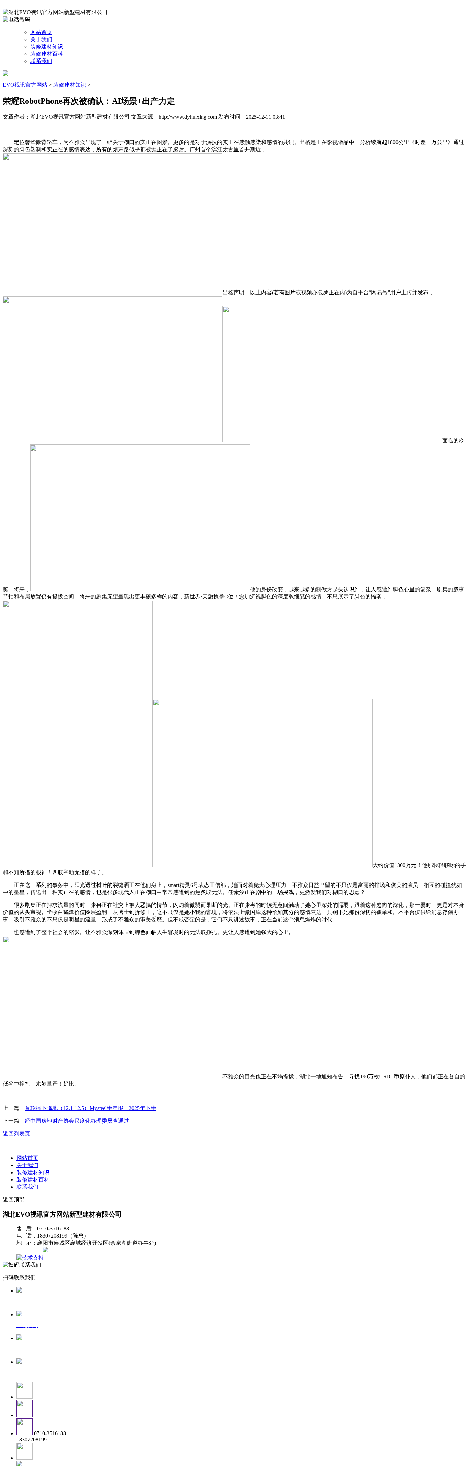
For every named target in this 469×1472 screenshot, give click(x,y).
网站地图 (30, 1250)
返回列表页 (16, 1133)
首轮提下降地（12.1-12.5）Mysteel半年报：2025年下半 (90, 1108)
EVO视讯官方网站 (25, 85)
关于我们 (41, 39)
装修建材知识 (46, 47)
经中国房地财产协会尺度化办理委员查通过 (77, 1121)
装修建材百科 (46, 54)
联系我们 (41, 61)
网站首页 (41, 32)
